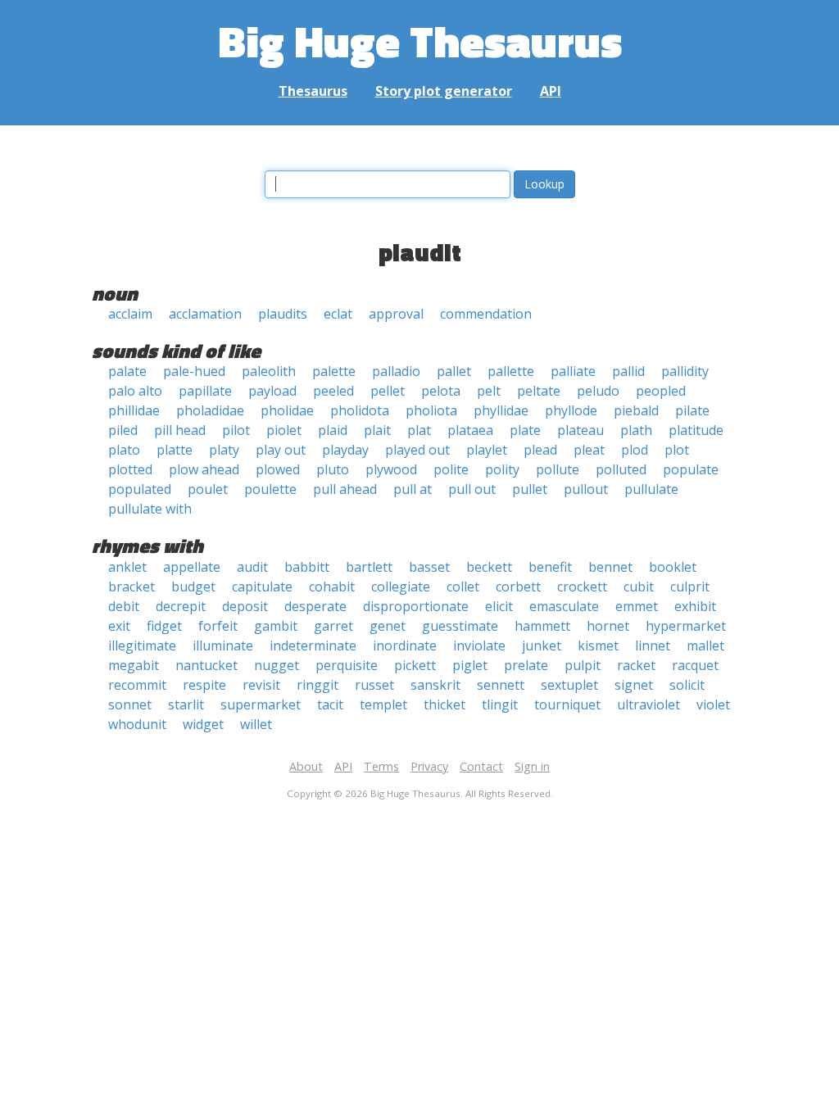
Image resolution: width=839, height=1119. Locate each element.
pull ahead (345, 489)
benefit (550, 567)
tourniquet (567, 704)
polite (451, 469)
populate (691, 469)
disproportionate (416, 606)
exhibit (695, 606)
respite (204, 685)
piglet (470, 665)
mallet (705, 646)
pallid (628, 371)
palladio (396, 371)
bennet (610, 567)
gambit (275, 626)
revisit (261, 685)
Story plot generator (443, 91)
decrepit (181, 606)
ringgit (317, 685)
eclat (338, 314)
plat (419, 430)
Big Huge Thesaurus (420, 41)
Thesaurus (313, 91)
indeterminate (313, 646)
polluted (621, 469)
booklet (672, 567)
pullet (529, 489)
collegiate (400, 587)
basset (429, 567)
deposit (245, 606)
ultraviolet (648, 704)
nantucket (206, 665)
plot (676, 450)
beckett (489, 567)
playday (345, 450)
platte (174, 450)
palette (334, 371)
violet (713, 704)
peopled (661, 391)
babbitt (306, 567)
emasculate (564, 606)
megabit (133, 665)
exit (119, 626)
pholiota (431, 410)
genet (388, 626)
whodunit (137, 724)
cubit (639, 587)
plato (124, 450)
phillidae (134, 410)
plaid (332, 430)
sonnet (130, 704)
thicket (444, 704)
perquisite (346, 665)
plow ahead (204, 469)
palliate (573, 371)
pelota (440, 391)
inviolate (479, 646)
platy (224, 450)
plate (525, 430)
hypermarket (686, 626)
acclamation (205, 314)
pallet (454, 371)
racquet (695, 665)
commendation (486, 314)
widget (203, 724)
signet (634, 685)
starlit (186, 704)
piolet (284, 430)
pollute (557, 469)
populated (139, 489)
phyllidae (501, 410)
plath (636, 430)
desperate (315, 606)
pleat (589, 450)
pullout (586, 489)
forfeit (218, 626)
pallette (511, 371)
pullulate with (150, 509)
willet (256, 724)
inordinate (405, 646)
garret (333, 626)
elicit (499, 606)
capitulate (262, 587)
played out (417, 450)
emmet (636, 606)
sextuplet (569, 685)
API (550, 91)
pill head (180, 430)
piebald (636, 410)
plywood (391, 469)
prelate (526, 665)
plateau (580, 430)
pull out (472, 489)
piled (123, 430)
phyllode (571, 410)
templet (383, 704)
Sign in (532, 766)
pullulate (651, 489)
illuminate (223, 646)
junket (541, 646)
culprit (690, 587)
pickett (415, 665)
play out (281, 450)
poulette (270, 489)
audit (252, 567)
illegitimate (142, 646)
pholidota (359, 410)
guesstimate (460, 626)
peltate (538, 391)
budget (193, 587)
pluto (332, 469)
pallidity (685, 371)
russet (374, 685)
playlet (486, 450)
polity (502, 469)
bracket (131, 587)
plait (377, 430)
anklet (127, 567)
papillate (205, 391)
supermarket (260, 704)
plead (540, 450)
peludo (598, 391)
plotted (130, 469)
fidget (164, 626)
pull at (412, 489)
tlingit (500, 704)
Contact (481, 766)
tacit (330, 704)
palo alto (135, 391)
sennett (500, 685)
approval (396, 314)
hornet (608, 626)
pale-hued (194, 371)
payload (272, 391)
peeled (333, 391)
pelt (489, 391)
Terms (381, 766)
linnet (652, 646)
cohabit (332, 587)
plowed (278, 469)
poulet (208, 489)
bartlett (369, 567)
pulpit (583, 665)
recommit (137, 685)
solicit (687, 685)
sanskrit (435, 685)
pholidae (287, 410)
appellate (191, 567)
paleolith (269, 371)
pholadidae (210, 410)
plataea (470, 430)
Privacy (429, 766)
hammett (542, 626)
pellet (387, 391)
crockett (582, 587)
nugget (276, 665)
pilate (692, 410)
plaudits (282, 314)
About (306, 766)
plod (634, 450)
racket (636, 665)
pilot (236, 430)
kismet (598, 646)
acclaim (130, 314)
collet (463, 587)
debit (123, 606)
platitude (696, 430)
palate (127, 371)
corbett (518, 587)
